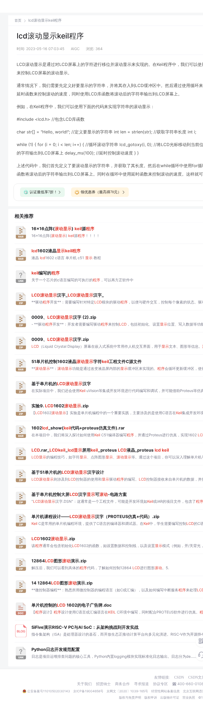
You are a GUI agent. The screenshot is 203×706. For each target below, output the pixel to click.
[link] (18, 20)
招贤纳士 (103, 684)
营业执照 (188, 697)
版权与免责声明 (130, 697)
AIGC (75, 48)
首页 (18, 20)
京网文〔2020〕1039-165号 (127, 691)
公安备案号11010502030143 (48, 691)
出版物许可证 (169, 697)
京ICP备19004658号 (88, 691)
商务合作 (122, 684)
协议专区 (160, 684)
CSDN (179, 677)
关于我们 (84, 684)
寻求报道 (141, 684)
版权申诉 (150, 697)
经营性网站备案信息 (165, 691)
